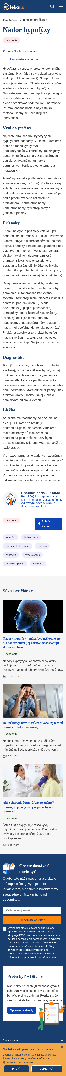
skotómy (38, 563)
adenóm (10, 537)
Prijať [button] (16, 1069)
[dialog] (33, 1059)
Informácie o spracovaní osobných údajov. (32, 957)
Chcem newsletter (32, 920)
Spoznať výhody (21, 1010)
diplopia (42, 546)
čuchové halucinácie (17, 546)
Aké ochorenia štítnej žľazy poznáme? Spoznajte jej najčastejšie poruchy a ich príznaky (29, 807)
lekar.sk (43, 946)
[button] (33, 1062)
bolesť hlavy (31, 537)
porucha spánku (15, 563)
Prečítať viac (43, 1058)
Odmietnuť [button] (47, 1069)
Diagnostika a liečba (24, 59)
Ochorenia (11, 40)
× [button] (61, 1047)
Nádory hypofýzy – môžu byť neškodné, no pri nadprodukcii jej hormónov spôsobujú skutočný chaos (31, 643)
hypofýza (11, 554)
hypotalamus (32, 554)
